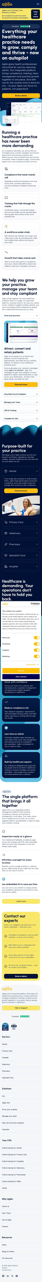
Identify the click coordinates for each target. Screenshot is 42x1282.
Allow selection (21, 676)
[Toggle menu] (38, 4)
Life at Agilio (6, 1220)
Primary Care (7, 1051)
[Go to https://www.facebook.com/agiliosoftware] (3, 1276)
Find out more (21, 384)
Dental (4, 1044)
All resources (7, 1258)
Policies (4, 1268)
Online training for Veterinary (13, 1168)
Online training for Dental (12, 1148)
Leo (3, 1096)
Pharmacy (6, 1071)
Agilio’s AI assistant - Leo (18, 370)
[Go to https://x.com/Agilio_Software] (12, 1276)
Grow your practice (9, 1109)
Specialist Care (7, 1078)
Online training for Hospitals (13, 1161)
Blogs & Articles (8, 1252)
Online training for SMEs (11, 1181)
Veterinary (6, 1064)
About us (5, 1206)
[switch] (37, 644)
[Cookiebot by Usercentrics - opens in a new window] (31, 604)
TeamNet (5, 1129)
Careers (5, 1226)
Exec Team (6, 1213)
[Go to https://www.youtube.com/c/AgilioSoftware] (16, 1276)
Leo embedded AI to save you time (19, 884)
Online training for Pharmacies (14, 1175)
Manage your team (9, 1116)
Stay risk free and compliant (13, 1123)
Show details (31, 664)
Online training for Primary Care (14, 1155)
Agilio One (6, 1103)
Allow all (21, 670)
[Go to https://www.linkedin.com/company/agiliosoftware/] (8, 1276)
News (4, 1245)
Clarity (4, 1188)
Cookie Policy (6, 1270)
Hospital (5, 1058)
